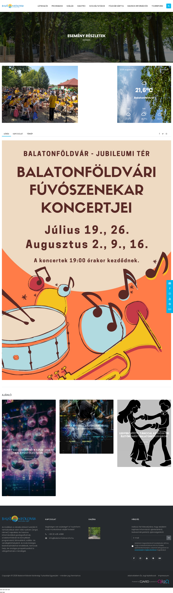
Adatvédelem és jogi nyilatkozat (142, 575)
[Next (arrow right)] (4, 592)
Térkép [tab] (30, 133)
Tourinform (157, 6)
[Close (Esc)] (1, 589)
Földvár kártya (116, 6)
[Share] (4, 589)
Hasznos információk (137, 6)
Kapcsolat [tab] (18, 133)
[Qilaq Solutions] (163, 582)
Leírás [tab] (6, 133)
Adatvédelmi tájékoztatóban (146, 550)
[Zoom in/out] (9, 589)
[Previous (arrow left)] (1, 592)
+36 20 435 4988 (56, 534)
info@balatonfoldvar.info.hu (61, 538)
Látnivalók (43, 6)
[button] (168, 6)
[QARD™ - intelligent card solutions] (144, 581)
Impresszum (163, 575)
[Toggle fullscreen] (6, 589)
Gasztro (81, 6)
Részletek (29, 458)
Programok (57, 6)
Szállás (70, 6)
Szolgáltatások (97, 6)
